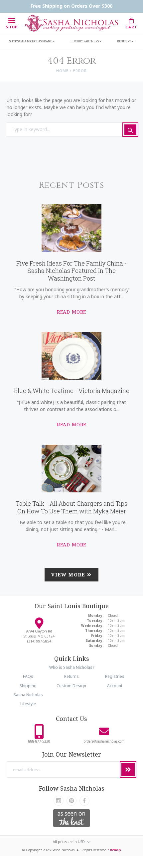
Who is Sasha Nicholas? (71, 667)
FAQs (28, 676)
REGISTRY (124, 41)
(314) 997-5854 (39, 641)
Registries (114, 676)
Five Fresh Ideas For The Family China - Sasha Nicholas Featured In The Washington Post (71, 270)
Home (62, 70)
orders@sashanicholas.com (104, 741)
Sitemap (114, 850)
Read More (71, 312)
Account (114, 686)
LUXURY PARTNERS (85, 41)
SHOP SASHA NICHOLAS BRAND (31, 41)
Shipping (28, 686)
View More (69, 574)
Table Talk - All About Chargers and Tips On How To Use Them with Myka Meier (71, 507)
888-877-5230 (39, 741)
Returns (71, 676)
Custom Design (71, 686)
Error (80, 70)
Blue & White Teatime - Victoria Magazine (71, 391)
